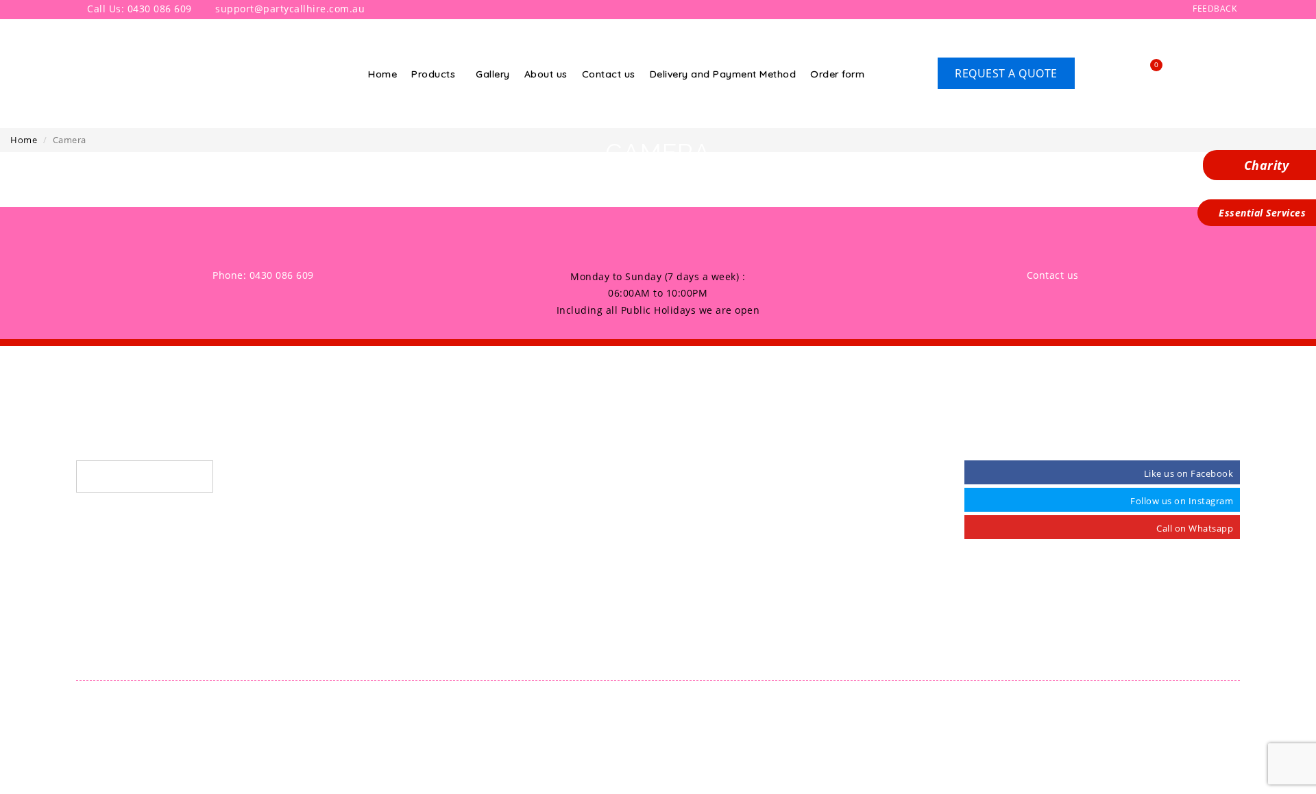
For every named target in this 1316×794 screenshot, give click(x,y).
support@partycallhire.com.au (288, 8)
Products (433, 74)
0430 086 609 (120, 476)
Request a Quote (1006, 73)
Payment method (710, 602)
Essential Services (1261, 212)
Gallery (493, 74)
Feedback (1213, 8)
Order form (837, 74)
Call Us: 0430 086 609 (138, 8)
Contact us (608, 74)
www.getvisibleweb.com (778, 703)
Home (382, 74)
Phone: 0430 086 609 (263, 275)
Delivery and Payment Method (723, 74)
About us (546, 74)
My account (698, 656)
